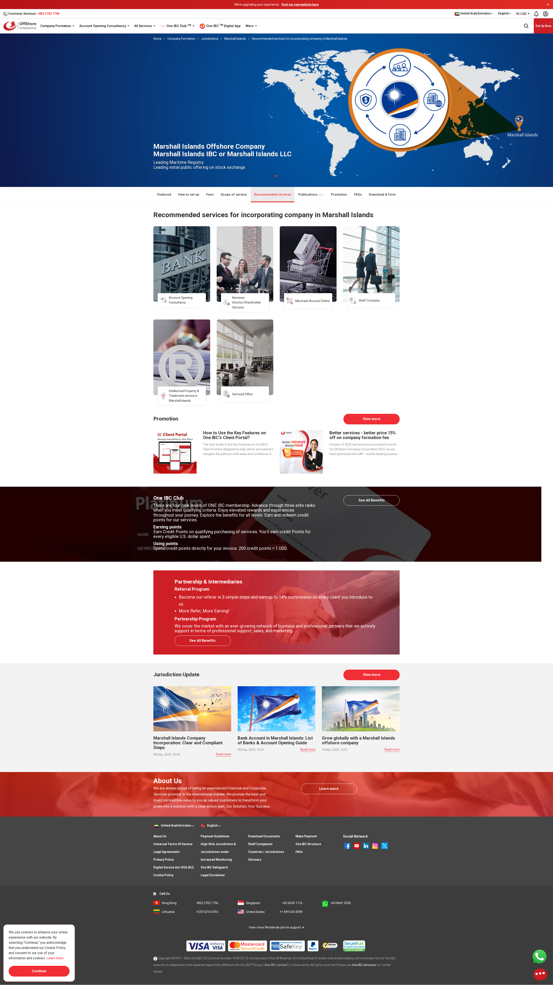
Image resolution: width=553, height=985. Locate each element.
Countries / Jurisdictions (266, 852)
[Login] (545, 13)
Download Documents (264, 836)
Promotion (339, 194)
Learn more (328, 789)
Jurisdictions (209, 38)
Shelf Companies (260, 844)
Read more (223, 754)
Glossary (254, 859)
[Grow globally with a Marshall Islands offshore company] (361, 708)
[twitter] (384, 845)
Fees (210, 194)
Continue (39, 971)
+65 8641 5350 (341, 903)
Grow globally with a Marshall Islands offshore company (358, 740)
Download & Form (382, 194)
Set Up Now (543, 26)
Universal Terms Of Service (172, 844)
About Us (159, 836)
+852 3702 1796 (48, 13)
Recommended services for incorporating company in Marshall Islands (299, 38)
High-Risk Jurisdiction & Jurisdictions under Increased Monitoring (218, 851)
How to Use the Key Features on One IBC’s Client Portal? (234, 435)
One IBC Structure (308, 844)
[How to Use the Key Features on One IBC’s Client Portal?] (175, 451)
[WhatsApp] (540, 956)
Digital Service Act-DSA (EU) (173, 867)
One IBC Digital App (223, 26)
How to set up (188, 194)
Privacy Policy (163, 859)
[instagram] (375, 845)
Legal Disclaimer (213, 875)
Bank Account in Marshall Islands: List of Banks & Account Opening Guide (275, 740)
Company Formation (56, 26)
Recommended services (272, 194)
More (250, 26)
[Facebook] (347, 845)
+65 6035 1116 (274, 903)
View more (371, 419)
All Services (143, 26)
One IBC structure (364, 965)
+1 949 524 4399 (274, 912)
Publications (308, 194)
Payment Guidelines (215, 836)
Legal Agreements (166, 852)
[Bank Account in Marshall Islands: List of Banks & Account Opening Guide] (276, 708)
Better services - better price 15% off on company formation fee (362, 435)
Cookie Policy (163, 875)
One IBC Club (178, 26)
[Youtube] (357, 845)
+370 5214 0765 (190, 912)
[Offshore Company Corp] (21, 25)
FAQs (358, 194)
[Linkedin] (366, 845)
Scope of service (234, 194)
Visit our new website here (300, 4)
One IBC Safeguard (214, 867)
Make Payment (306, 836)
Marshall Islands (235, 38)
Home (157, 38)
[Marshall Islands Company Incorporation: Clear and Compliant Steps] (192, 708)
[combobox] (523, 13)
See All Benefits (372, 500)
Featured (164, 194)
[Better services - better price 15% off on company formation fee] (301, 451)
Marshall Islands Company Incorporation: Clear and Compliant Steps (187, 742)
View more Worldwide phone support (275, 927)
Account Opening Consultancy (103, 26)
